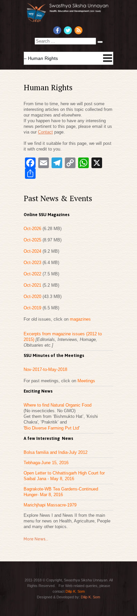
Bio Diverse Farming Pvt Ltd (51, 428)
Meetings (86, 380)
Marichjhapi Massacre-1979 (50, 504)
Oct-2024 (33, 251)
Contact (45, 132)
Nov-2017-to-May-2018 (45, 369)
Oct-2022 (33, 273)
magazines (80, 319)
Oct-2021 (33, 285)
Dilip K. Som (75, 591)
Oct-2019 (33, 307)
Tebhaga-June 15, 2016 (46, 462)
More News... (36, 538)
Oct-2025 (33, 239)
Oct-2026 (33, 228)
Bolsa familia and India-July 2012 (55, 452)
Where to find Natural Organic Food (57, 405)
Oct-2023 (33, 262)
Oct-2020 (33, 296)
